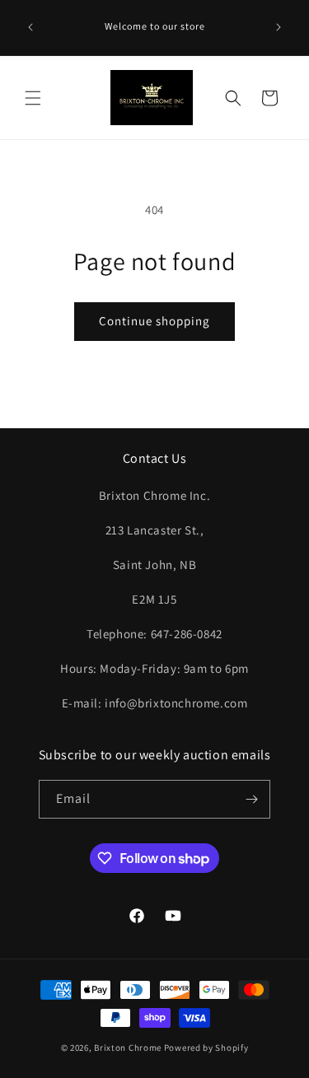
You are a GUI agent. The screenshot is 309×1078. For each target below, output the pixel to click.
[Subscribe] (251, 799)
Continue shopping (154, 321)
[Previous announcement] (30, 27)
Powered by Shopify (206, 1047)
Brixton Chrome (128, 1047)
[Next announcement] (278, 27)
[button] (33, 98)
